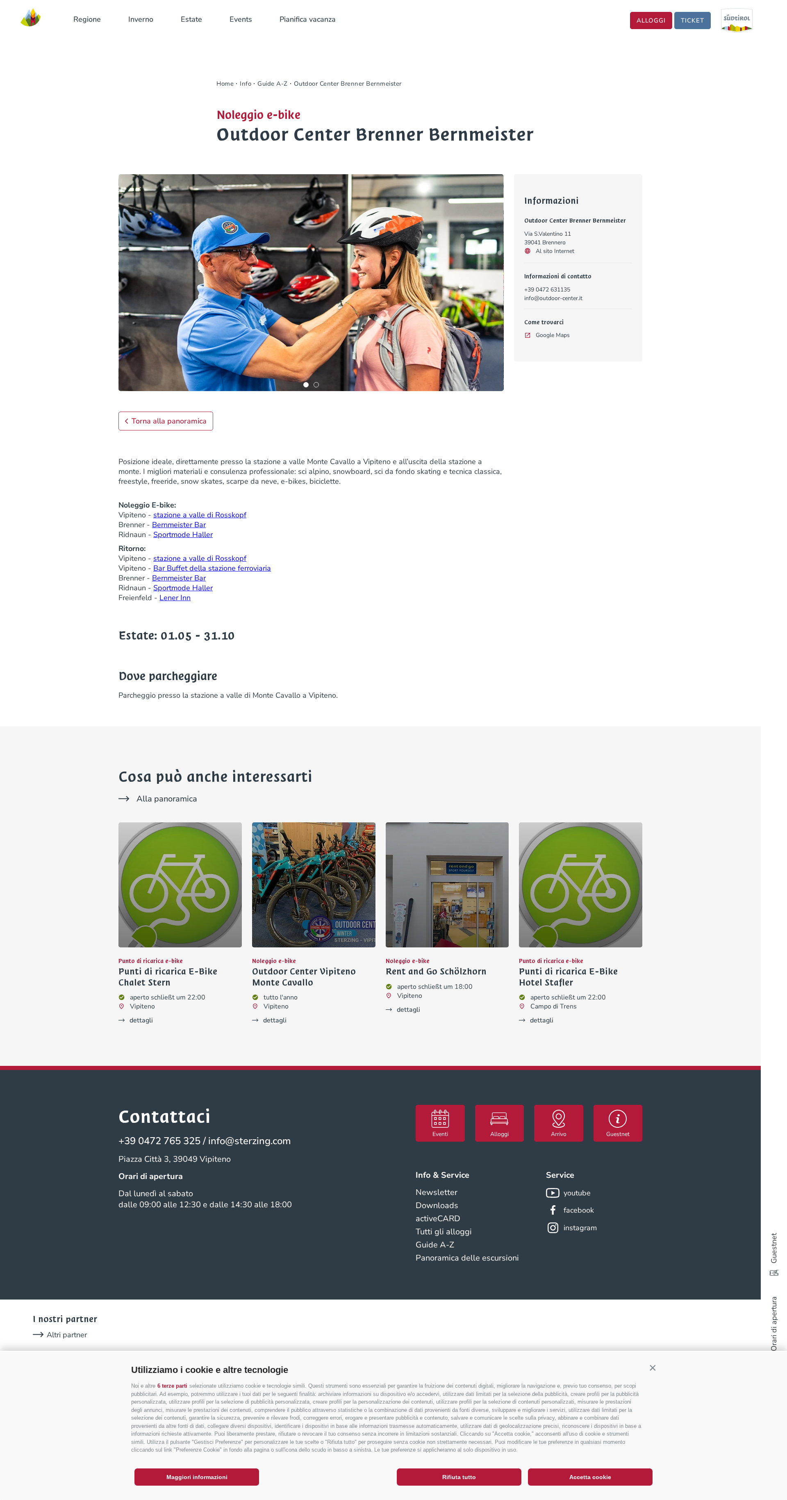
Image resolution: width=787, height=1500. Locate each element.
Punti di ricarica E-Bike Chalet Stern (167, 977)
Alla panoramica (166, 798)
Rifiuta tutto (459, 1477)
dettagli (141, 1020)
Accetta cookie (590, 1477)
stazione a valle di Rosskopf (199, 515)
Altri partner (67, 1335)
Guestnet (774, 1248)
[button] (652, 1368)
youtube (577, 1193)
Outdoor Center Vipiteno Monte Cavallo (304, 977)
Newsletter (436, 1192)
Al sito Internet (555, 251)
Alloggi (651, 20)
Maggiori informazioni (196, 1477)
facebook (579, 1210)
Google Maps (553, 335)
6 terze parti (172, 1386)
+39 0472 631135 (547, 290)
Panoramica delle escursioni (467, 1257)
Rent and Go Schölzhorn (436, 971)
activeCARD (438, 1218)
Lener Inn (175, 598)
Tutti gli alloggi (444, 1231)
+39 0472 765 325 (159, 1140)
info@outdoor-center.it (553, 298)
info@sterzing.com (249, 1140)
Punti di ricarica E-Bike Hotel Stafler (568, 977)
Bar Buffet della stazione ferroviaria (212, 568)
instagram (580, 1228)
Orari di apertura (774, 1323)
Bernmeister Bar (179, 525)
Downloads (437, 1205)
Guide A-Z (435, 1244)
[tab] (306, 384)
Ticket (692, 20)
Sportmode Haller (183, 534)
